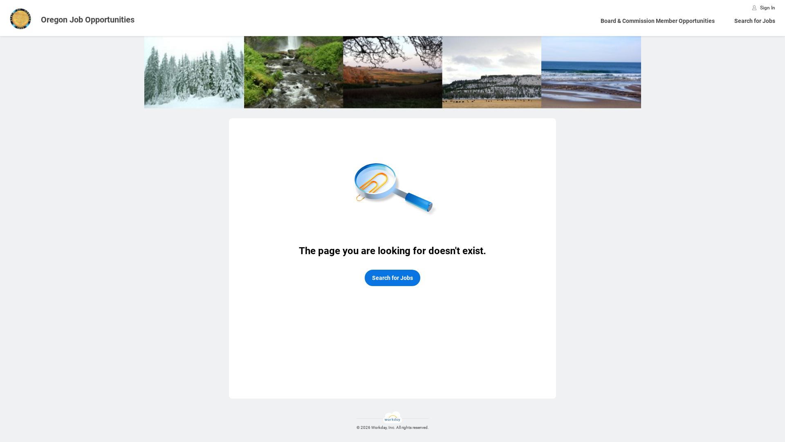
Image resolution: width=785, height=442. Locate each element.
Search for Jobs (754, 21)
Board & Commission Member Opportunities (658, 21)
